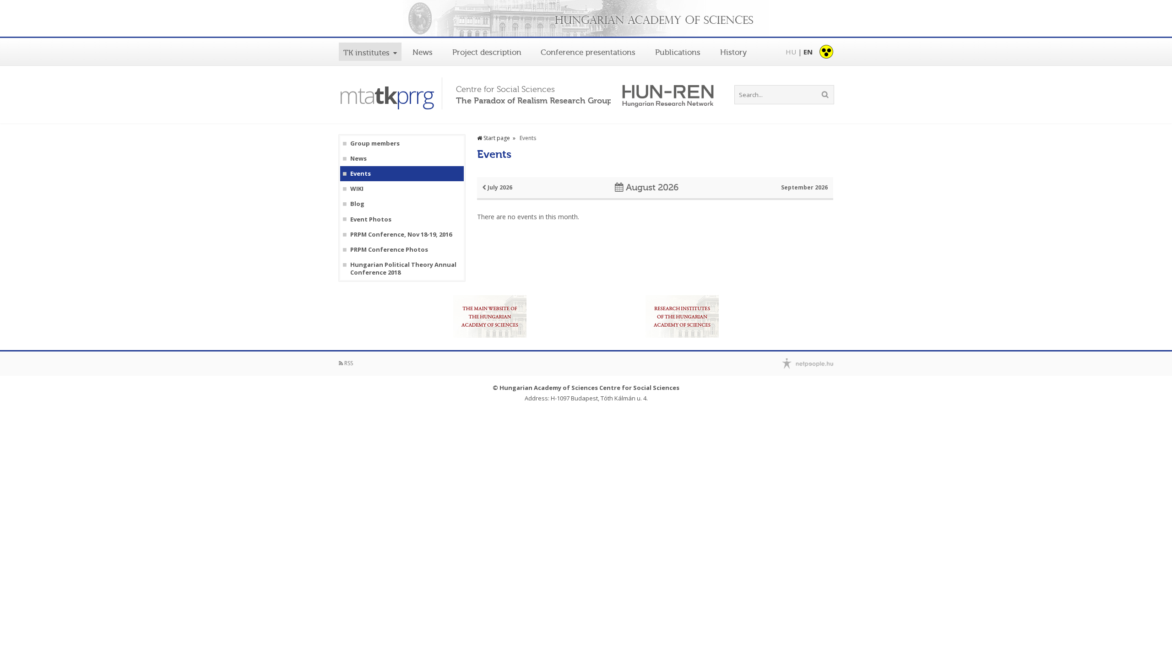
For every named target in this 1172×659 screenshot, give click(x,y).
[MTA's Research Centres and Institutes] (682, 316)
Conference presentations (588, 52)
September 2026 (804, 187)
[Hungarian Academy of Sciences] (586, 19)
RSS (348, 363)
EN (808, 51)
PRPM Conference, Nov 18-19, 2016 (401, 234)
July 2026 (499, 187)
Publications (677, 52)
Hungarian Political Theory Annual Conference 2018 (403, 268)
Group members (375, 143)
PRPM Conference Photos (389, 250)
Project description (486, 52)
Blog (357, 204)
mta (386, 95)
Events (360, 174)
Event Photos (370, 219)
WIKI (357, 189)
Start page (496, 138)
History (733, 52)
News (422, 52)
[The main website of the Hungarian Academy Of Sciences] (489, 316)
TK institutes (366, 52)
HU (791, 51)
